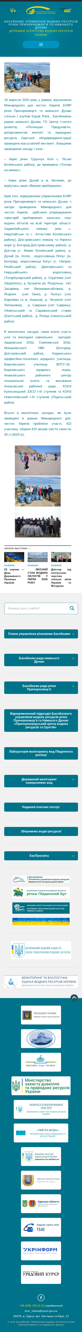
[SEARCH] (72, 608)
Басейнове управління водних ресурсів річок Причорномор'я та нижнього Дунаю (41, 24)
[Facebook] (41, 1297)
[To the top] (74, 998)
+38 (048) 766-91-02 (32, 1305)
